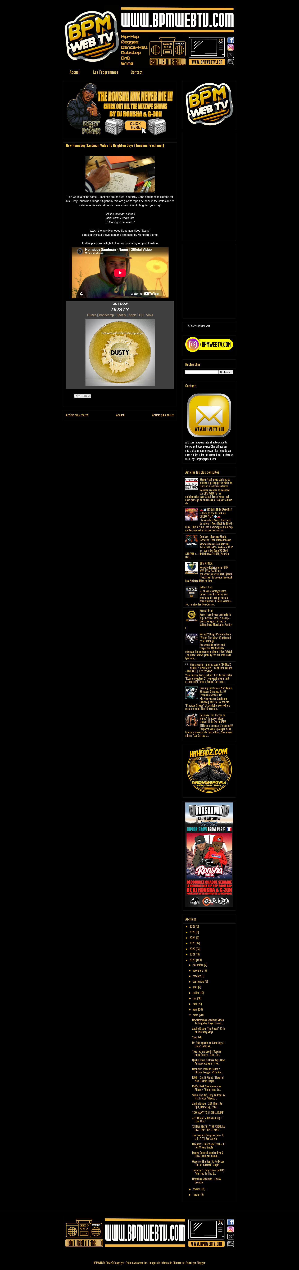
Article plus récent (77, 414)
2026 (192, 926)
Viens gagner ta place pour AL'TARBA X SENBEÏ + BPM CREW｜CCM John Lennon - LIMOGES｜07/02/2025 (208, 667)
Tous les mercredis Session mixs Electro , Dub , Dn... (206, 1053)
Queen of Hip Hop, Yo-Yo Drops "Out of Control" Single (208, 1163)
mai (195, 1004)
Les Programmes (105, 72)
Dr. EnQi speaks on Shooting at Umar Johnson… (208, 1044)
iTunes (91, 315)
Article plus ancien (163, 414)
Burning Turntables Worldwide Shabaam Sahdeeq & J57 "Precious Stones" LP (216, 691)
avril (195, 1009)
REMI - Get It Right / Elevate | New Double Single (208, 1079)
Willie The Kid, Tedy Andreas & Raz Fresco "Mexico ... (208, 1096)
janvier (197, 1194)
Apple (133, 315)
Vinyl (149, 315)
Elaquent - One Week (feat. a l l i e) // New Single (208, 1145)
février (197, 1189)
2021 (192, 954)
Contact (137, 72)
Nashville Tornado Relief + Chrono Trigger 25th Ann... (207, 1070)
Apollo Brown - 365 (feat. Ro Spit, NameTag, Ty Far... (207, 1105)
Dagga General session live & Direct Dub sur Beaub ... (207, 1154)
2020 (192, 960)
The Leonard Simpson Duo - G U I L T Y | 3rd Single (208, 1137)
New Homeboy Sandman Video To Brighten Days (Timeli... (208, 1021)
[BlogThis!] (79, 396)
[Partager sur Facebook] (85, 396)
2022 (192, 949)
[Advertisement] (209, 186)
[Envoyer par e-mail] (76, 396)
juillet (196, 993)
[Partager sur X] (82, 396)
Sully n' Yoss (206, 587)
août (195, 987)
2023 (192, 943)
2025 (192, 932)
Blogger (201, 1263)
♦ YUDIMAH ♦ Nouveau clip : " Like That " (207, 1119)
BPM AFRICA (206, 563)
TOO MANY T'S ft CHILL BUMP (208, 1112)
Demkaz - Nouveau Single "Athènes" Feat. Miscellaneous (215, 538)
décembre (198, 965)
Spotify (121, 315)
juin (195, 998)
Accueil (75, 72)
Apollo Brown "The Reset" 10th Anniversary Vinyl (208, 1030)
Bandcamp (106, 315)
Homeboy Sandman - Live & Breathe (206, 1180)
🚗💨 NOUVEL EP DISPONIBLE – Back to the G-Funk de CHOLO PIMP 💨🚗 (216, 513)
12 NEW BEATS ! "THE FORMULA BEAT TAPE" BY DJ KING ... (208, 1128)
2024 (192, 938)
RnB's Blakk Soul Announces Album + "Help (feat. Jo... (206, 1088)
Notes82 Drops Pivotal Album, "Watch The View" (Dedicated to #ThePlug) (215, 637)
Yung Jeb (196, 1037)
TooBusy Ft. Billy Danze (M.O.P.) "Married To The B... (208, 1171)
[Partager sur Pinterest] (89, 396)
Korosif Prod (206, 611)
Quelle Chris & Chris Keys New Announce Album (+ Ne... (208, 1061)
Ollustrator (178, 1263)
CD (141, 315)
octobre (197, 976)
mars (196, 1015)
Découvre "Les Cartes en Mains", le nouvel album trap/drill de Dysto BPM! (213, 718)
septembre (199, 981)
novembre (198, 970)
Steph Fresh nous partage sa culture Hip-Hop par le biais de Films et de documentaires (216, 482)
